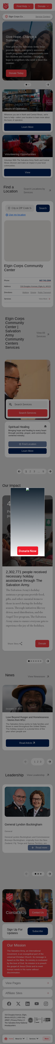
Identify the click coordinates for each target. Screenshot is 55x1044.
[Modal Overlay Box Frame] (27, 522)
